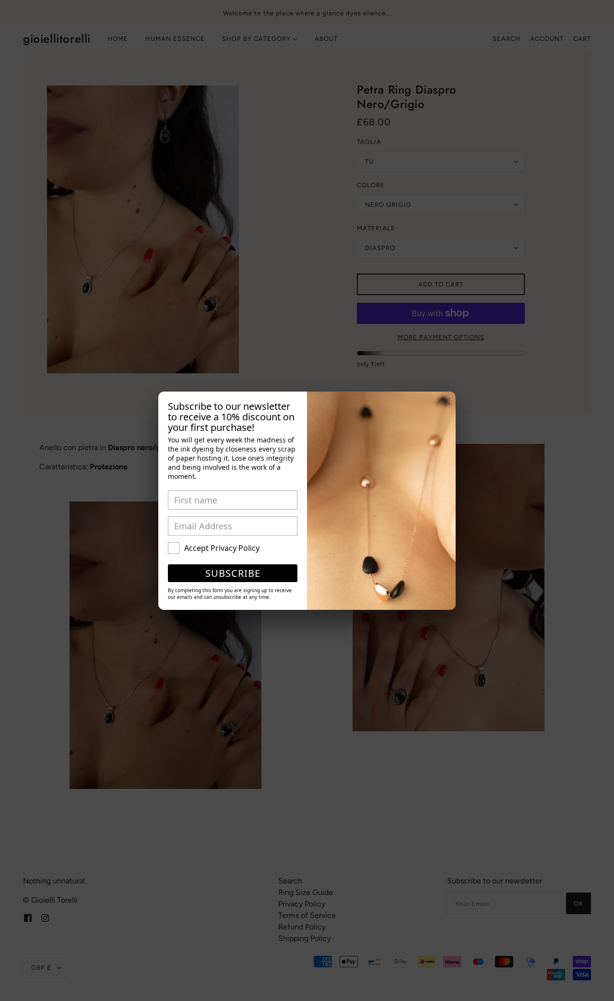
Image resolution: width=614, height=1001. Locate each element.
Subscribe (232, 573)
